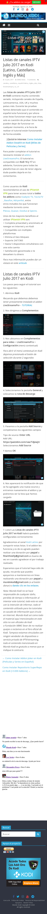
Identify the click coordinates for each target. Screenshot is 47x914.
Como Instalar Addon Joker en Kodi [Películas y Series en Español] (22, 660)
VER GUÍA (36, 2)
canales (6, 83)
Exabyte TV (27, 196)
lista (39, 83)
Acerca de (6, 900)
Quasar (14, 210)
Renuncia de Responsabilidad (35, 900)
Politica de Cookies (18, 900)
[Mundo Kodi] (4, 25)
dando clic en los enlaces (25, 585)
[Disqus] (23, 702)
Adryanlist (18, 200)
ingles (31, 83)
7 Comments (31, 80)
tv (15, 87)
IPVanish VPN (18, 219)
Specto (33, 210)
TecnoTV (38, 196)
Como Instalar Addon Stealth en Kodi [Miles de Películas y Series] (24, 143)
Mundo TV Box (28, 903)
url (18, 87)
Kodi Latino (32, 542)
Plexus (6, 210)
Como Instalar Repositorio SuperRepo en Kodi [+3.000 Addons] (22, 669)
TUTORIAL (27, 305)
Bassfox (8, 200)
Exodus (23, 210)
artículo (23, 263)
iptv (35, 83)
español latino (23, 83)
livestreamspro (8, 87)
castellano (13, 83)
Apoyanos (18, 903)
